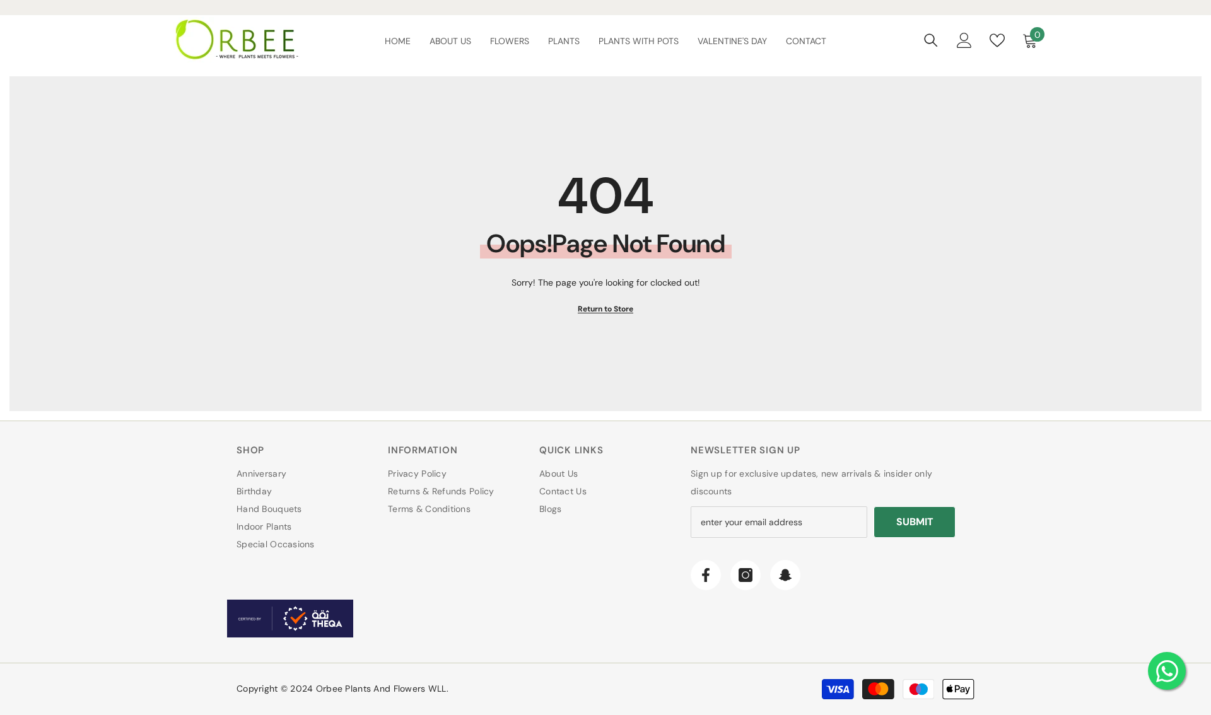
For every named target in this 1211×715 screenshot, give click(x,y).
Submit (914, 521)
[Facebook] (706, 575)
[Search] (931, 40)
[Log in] (964, 40)
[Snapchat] (785, 575)
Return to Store (605, 309)
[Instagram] (745, 575)
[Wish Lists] (997, 40)
